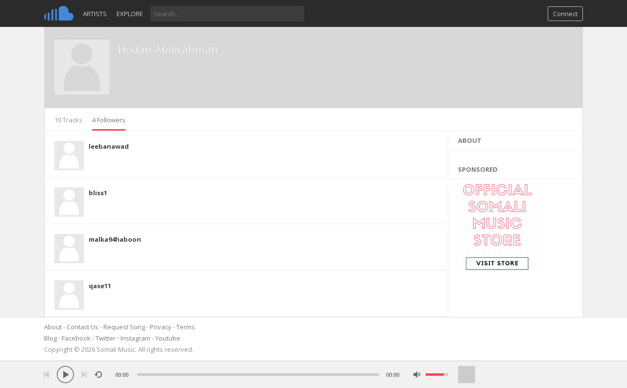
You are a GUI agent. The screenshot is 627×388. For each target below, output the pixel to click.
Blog (50, 338)
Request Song (124, 326)
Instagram (135, 338)
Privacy (160, 326)
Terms (185, 326)
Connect (565, 13)
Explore (130, 13)
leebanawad (109, 146)
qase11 (100, 285)
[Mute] (417, 374)
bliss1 (98, 192)
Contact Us (82, 326)
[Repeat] (98, 374)
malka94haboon (115, 239)
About (53, 326)
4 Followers (108, 119)
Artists (95, 13)
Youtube (167, 338)
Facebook (76, 338)
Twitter (106, 338)
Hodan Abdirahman (168, 49)
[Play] (65, 374)
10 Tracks (68, 119)
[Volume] (437, 374)
